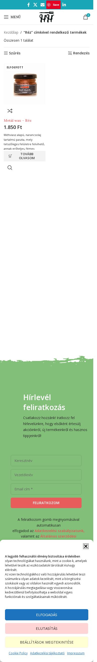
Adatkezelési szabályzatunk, (60, 530)
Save (56, 4)
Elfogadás (46, 614)
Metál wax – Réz (18, 120)
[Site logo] (46, 16)
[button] (85, 546)
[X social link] (35, 4)
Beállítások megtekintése (47, 642)
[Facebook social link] (29, 4)
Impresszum (76, 653)
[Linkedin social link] (64, 4)
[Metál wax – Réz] (25, 84)
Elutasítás (46, 628)
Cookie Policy (18, 653)
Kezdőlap (11, 32)
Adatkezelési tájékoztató (47, 653)
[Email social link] (42, 4)
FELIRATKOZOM (46, 502)
